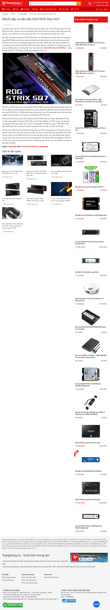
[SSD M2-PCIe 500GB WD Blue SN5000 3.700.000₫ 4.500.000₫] (91, 460)
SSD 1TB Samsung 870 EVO (32, 546)
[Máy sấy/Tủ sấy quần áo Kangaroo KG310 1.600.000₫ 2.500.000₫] (91, 175)
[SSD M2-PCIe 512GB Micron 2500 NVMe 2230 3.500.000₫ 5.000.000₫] (91, 204)
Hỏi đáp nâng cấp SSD (9, 539)
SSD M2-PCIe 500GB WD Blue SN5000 (60, 544)
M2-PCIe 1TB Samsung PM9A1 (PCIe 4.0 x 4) (22, 548)
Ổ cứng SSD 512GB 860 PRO (12, 544)
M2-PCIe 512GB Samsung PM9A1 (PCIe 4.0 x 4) (56, 546)
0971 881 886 (103, 5)
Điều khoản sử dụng (9, 577)
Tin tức (76, 9)
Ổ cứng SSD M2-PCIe (13, 541)
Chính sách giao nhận (28, 577)
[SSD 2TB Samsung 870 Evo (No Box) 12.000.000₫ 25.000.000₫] (91, 488)
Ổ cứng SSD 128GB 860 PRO (98, 541)
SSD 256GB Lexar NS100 (81, 544)
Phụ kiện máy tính (49, 9)
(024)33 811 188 (102, 2)
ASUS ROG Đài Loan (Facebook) (35, 146)
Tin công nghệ (22, 14)
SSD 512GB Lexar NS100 (14, 546)
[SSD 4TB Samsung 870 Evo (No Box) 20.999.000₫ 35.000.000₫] (91, 431)
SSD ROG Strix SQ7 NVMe (54, 48)
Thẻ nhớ (26, 9)
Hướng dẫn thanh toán (51, 577)
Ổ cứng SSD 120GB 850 (42, 541)
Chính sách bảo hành (28, 580)
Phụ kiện (65, 9)
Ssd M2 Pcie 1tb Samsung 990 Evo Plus (34, 544)
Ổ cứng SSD (72, 539)
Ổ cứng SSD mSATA (27, 541)
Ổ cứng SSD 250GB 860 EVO (60, 541)
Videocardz (12, 146)
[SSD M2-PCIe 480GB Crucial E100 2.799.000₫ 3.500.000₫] (91, 261)
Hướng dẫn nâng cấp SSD (25, 539)
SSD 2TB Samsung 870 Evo (81, 546)
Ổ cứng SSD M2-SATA (84, 539)
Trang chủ (5, 14)
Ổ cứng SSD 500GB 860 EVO (79, 541)
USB (36, 9)
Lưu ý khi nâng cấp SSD (41, 539)
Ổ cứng (7, 9)
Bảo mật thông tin (8, 580)
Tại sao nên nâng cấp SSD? (58, 539)
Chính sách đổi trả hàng (29, 583)
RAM (16, 9)
